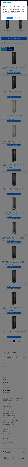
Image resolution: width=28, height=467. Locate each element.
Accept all (10, 18)
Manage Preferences (20, 18)
